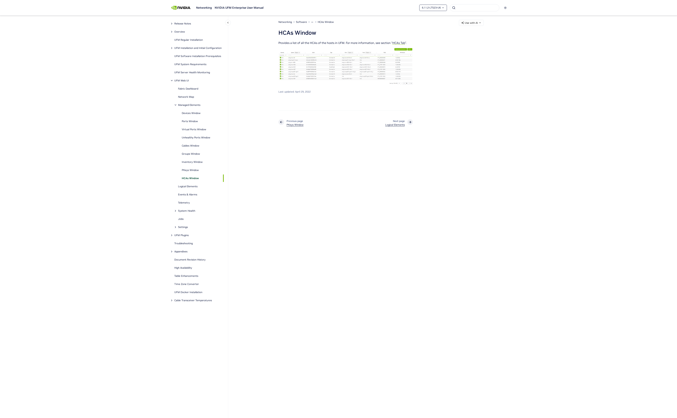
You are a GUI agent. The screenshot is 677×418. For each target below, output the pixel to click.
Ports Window (190, 121)
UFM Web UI (181, 80)
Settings (183, 227)
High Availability (183, 267)
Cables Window (190, 145)
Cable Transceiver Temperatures (193, 300)
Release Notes (182, 23)
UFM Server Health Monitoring (192, 72)
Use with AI (471, 22)
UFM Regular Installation (188, 39)
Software (301, 22)
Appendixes (180, 251)
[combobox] (474, 7)
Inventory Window (192, 162)
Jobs (181, 219)
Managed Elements (189, 105)
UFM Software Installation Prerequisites (197, 56)
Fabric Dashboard (188, 88)
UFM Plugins (181, 235)
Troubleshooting (183, 243)
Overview (179, 31)
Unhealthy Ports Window (196, 137)
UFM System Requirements (190, 64)
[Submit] (454, 8)
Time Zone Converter (186, 284)
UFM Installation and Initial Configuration (198, 48)
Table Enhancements (186, 275)
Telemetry (184, 202)
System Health (186, 210)
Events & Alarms (187, 194)
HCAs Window (190, 178)
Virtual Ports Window (194, 129)
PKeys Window (190, 170)
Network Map (186, 96)
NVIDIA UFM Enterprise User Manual (239, 7)
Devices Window (191, 113)
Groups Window (191, 153)
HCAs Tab (398, 43)
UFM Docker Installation (188, 292)
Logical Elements (188, 186)
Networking (204, 7)
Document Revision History (189, 259)
